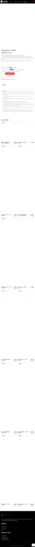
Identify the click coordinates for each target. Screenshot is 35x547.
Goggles (7, 79)
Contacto (2, 529)
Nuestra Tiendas (4, 528)
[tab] (3, 85)
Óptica (13, 79)
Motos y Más (10, 79)
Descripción (3, 84)
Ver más (17, 71)
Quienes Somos (3, 526)
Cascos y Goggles (3, 79)
